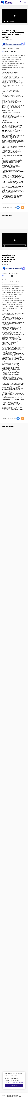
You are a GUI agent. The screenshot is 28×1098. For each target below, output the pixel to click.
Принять (14, 1085)
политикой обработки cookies (14, 1082)
